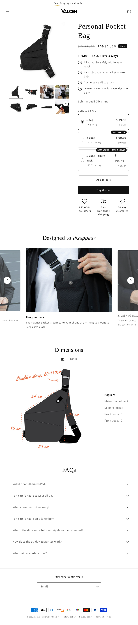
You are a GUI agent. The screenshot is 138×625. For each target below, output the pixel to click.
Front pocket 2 (113, 420)
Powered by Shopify (50, 617)
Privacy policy (86, 617)
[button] (8, 11)
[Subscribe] (97, 586)
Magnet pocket (113, 407)
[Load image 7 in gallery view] (47, 107)
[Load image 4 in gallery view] (62, 92)
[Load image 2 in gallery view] (31, 92)
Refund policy (69, 617)
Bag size (110, 394)
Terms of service (103, 617)
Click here (102, 101)
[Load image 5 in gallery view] (16, 107)
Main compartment (116, 401)
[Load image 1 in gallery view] (16, 92)
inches (73, 358)
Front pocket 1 (113, 414)
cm (62, 358)
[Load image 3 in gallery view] (47, 92)
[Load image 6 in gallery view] (31, 107)
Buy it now (103, 190)
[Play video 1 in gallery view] (62, 107)
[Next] (130, 280)
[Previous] (7, 280)
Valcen (37, 617)
